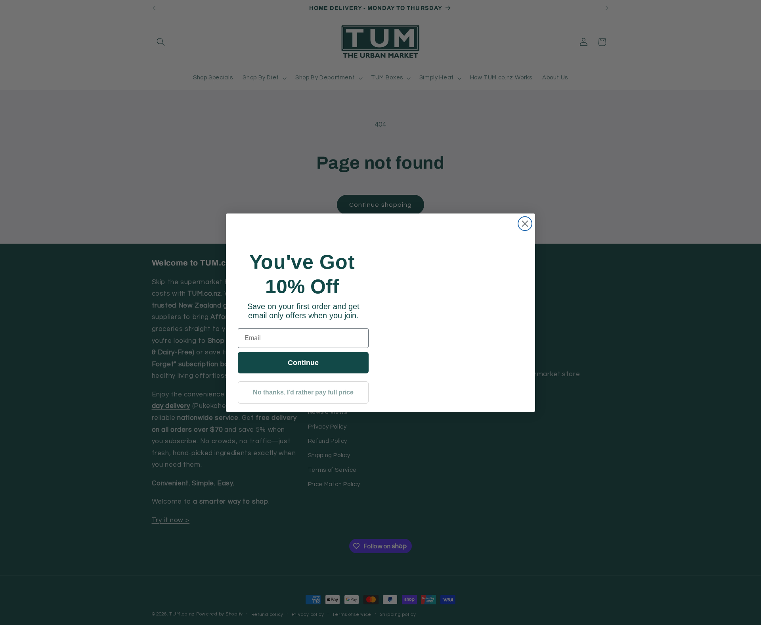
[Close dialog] (525, 224)
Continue (303, 363)
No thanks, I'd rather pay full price (303, 392)
